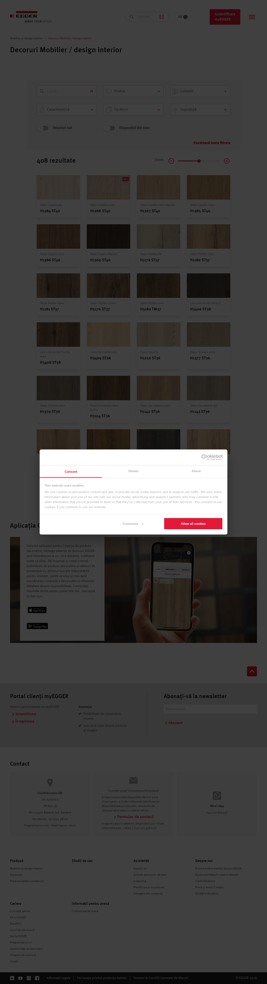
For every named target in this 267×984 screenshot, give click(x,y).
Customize (131, 523)
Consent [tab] (71, 471)
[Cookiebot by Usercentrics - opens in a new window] (204, 457)
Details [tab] (133, 471)
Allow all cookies (193, 523)
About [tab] (196, 471)
